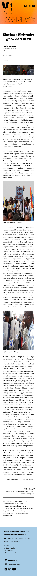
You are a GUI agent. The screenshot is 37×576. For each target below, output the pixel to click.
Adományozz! (13, 560)
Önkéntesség (8, 550)
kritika (6, 60)
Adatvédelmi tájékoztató (12, 553)
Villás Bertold (9, 46)
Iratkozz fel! (14, 565)
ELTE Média (8, 56)
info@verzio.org (14, 541)
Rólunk (6, 545)
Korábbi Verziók (9, 548)
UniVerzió (7, 51)
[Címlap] (7, 8)
